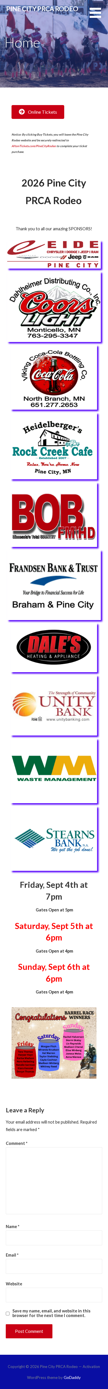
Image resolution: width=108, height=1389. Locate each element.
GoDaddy (72, 1377)
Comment (16, 1143)
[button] (99, 16)
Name (12, 1226)
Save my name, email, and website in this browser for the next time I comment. (51, 1313)
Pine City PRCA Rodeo (42, 9)
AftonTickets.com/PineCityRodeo (34, 146)
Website (14, 1283)
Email (12, 1255)
